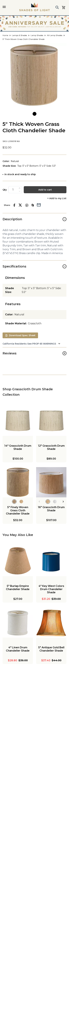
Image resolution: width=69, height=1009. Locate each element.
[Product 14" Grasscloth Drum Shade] (18, 421)
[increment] (20, 188)
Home (5, 35)
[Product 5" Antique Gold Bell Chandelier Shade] (51, 622)
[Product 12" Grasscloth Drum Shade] (51, 421)
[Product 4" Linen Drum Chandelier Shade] (18, 622)
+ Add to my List (56, 198)
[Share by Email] (39, 204)
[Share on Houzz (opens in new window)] (33, 205)
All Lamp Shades (54, 35)
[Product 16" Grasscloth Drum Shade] (51, 482)
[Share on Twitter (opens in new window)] (20, 205)
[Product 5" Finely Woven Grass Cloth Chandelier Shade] (18, 482)
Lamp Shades (37, 35)
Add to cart (45, 189)
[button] (34, 75)
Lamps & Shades (19, 35)
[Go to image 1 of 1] (34, 114)
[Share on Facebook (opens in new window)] (14, 205)
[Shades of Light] (34, 7)
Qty (5, 189)
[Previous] (39, 501)
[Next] (63, 501)
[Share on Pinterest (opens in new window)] (26, 205)
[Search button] (57, 7)
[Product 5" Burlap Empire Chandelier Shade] (18, 561)
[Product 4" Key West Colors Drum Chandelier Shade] (51, 561)
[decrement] (20, 191)
